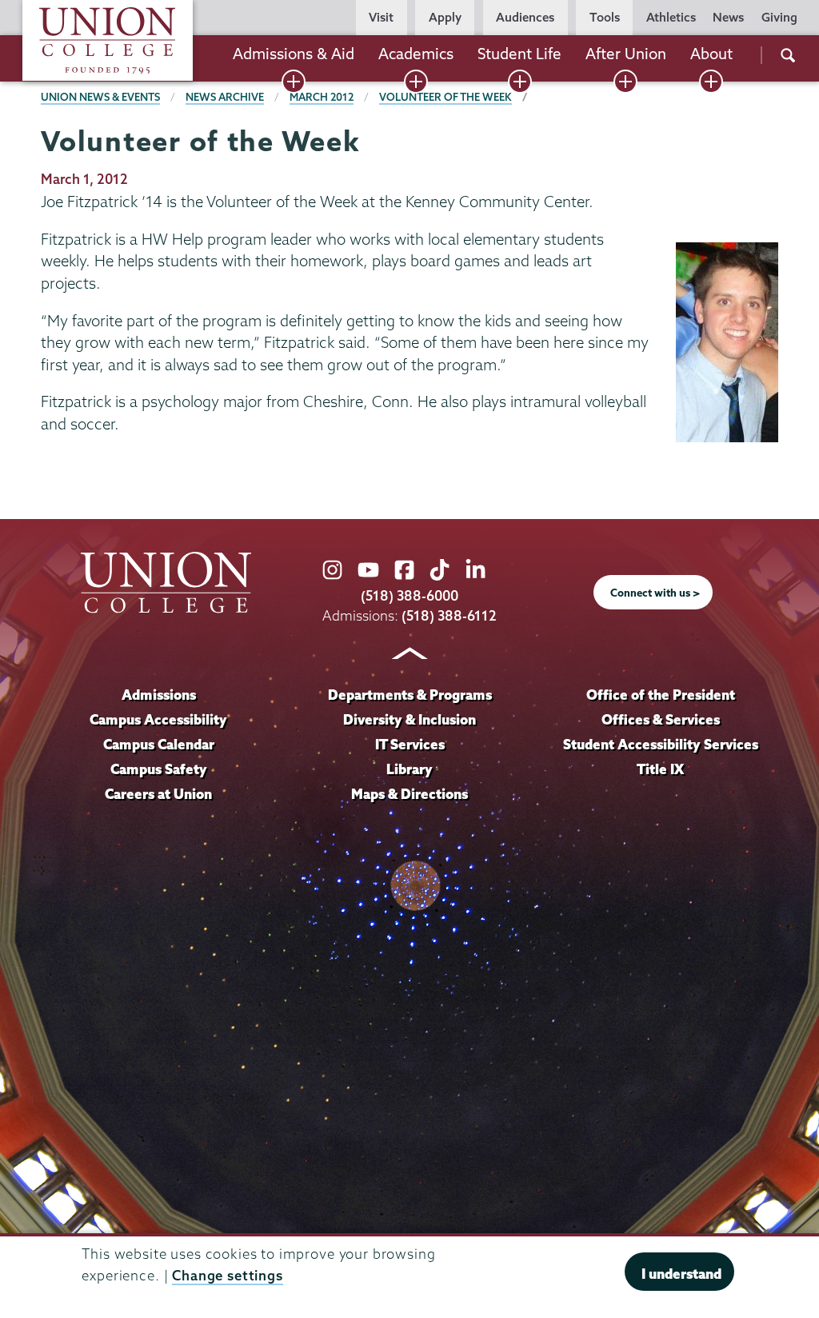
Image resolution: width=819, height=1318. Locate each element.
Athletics (671, 17)
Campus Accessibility (158, 719)
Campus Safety (158, 769)
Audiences (525, 17)
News (728, 17)
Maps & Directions (409, 793)
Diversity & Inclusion (409, 719)
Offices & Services (660, 719)
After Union (625, 53)
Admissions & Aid (293, 53)
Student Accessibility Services (660, 744)
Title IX (660, 769)
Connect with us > (655, 592)
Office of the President (660, 694)
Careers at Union (158, 793)
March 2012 (322, 96)
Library (409, 769)
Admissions (159, 694)
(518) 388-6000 (409, 595)
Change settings (227, 1275)
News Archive (225, 96)
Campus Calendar (158, 744)
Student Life (519, 53)
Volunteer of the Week (445, 96)
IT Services (410, 744)
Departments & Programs (410, 694)
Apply (445, 17)
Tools (604, 17)
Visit (381, 17)
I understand (681, 1273)
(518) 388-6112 (449, 615)
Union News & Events (100, 96)
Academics (415, 53)
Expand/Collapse (294, 82)
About (711, 53)
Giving (779, 17)
